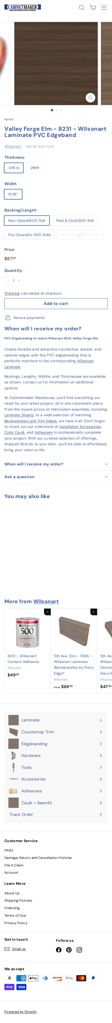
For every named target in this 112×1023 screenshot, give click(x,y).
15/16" (13, 194)
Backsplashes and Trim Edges (30, 421)
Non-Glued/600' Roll (26, 220)
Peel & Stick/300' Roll (75, 220)
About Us (12, 893)
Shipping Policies (18, 900)
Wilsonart (12, 146)
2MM (34, 167)
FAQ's (9, 850)
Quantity (13, 270)
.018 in (13, 167)
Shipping (12, 293)
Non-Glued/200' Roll (80, 234)
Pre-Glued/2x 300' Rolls (29, 234)
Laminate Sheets (19, 415)
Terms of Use (15, 915)
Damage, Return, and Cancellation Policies (38, 858)
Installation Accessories (80, 426)
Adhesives (44, 432)
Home (8, 119)
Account (11, 872)
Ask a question (19, 476)
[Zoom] (90, 98)
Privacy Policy (15, 923)
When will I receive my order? (33, 464)
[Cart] (93, 7)
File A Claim (13, 865)
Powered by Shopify (20, 1012)
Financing (12, 908)
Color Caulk (14, 432)
